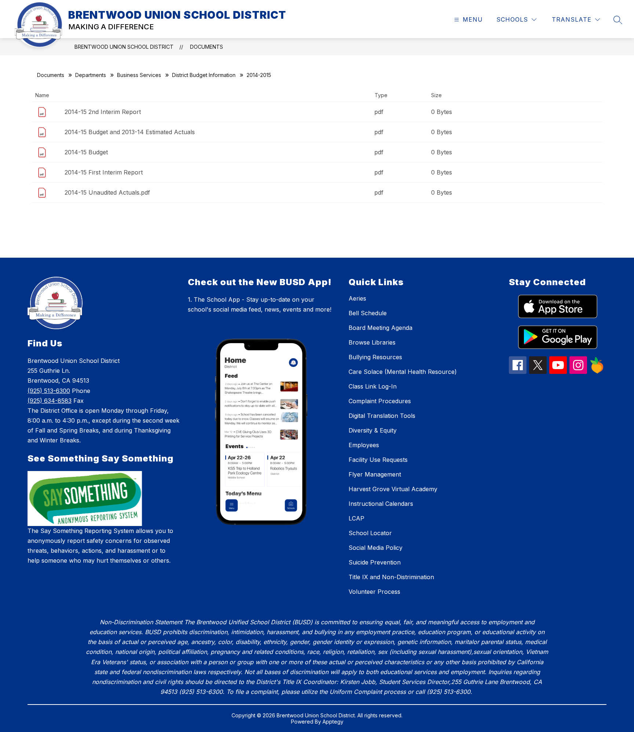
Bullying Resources (375, 357)
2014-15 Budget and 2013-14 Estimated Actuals (130, 132)
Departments (90, 75)
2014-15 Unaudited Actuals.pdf (107, 192)
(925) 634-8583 (50, 400)
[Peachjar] (597, 371)
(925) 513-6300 (49, 390)
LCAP (356, 518)
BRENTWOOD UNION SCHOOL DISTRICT (124, 47)
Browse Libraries (372, 342)
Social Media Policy (375, 547)
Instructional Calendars (381, 503)
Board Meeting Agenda (380, 327)
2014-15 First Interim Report (104, 172)
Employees (364, 445)
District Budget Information (204, 75)
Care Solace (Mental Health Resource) (403, 371)
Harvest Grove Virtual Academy (393, 489)
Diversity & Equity (373, 430)
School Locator (370, 533)
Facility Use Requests (378, 459)
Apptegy (333, 721)
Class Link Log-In (373, 386)
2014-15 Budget (86, 152)
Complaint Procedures (380, 401)
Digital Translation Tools (382, 415)
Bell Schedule (368, 313)
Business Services (139, 75)
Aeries (357, 298)
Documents (206, 47)
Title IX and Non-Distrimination (391, 577)
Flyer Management (375, 474)
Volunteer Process (374, 591)
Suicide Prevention (375, 562)
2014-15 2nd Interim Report (103, 111)
